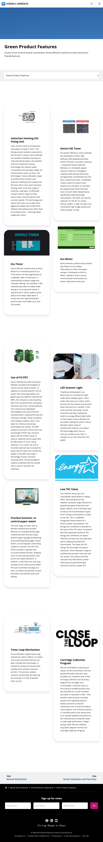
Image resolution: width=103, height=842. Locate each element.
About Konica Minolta (19, 787)
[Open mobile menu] (99, 3)
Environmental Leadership (42, 787)
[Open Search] (91, 3)
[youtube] (56, 820)
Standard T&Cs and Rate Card (38, 836)
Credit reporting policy (72, 836)
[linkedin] (51, 820)
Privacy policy (56, 836)
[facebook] (46, 820)
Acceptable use (19, 836)
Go (94, 805)
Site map (86, 836)
